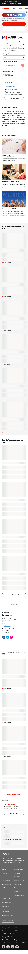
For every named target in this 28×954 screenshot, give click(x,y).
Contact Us (17, 866)
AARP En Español (18, 869)
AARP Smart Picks (6, 884)
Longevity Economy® (7, 920)
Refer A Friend (17, 877)
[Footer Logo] (14, 854)
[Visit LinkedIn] (17, 946)
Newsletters (17, 873)
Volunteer (4, 873)
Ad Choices (5, 942)
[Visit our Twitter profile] (7, 637)
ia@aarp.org (16, 89)
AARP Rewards (6, 880)
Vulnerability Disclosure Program (10, 939)
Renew (14, 29)
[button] (26, 8)
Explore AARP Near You (10, 61)
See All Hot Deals (14, 813)
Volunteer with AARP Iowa (10, 209)
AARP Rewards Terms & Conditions (11, 934)
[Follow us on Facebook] (3, 637)
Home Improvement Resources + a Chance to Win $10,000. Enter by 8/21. (11, 2)
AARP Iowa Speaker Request (11, 181)
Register (15, 8)
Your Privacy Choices (14, 942)
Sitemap (4, 928)
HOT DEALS (8, 804)
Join (14, 24)
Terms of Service (6, 931)
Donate (4, 869)
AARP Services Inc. (19, 895)
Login (20, 8)
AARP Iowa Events (8, 156)
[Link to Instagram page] (11, 637)
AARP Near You (6, 888)
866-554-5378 (10, 86)
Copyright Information (7, 937)
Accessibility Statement (18, 931)
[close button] (26, 12)
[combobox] (14, 65)
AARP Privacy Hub (12, 928)
